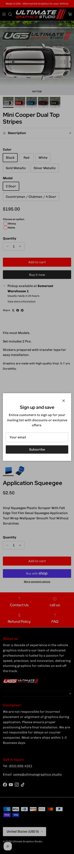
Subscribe (37, 449)
